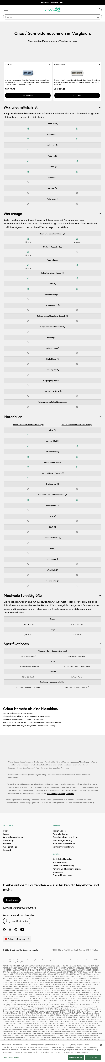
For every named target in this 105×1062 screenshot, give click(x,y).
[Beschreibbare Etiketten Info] (63, 473)
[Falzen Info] (56, 167)
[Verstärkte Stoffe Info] (60, 538)
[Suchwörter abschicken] (98, 16)
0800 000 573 (28, 907)
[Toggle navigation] (5, 10)
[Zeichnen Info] (57, 145)
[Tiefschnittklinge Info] (60, 294)
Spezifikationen (16, 644)
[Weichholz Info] (57, 570)
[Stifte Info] (55, 284)
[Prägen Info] (56, 188)
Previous (2, 2)
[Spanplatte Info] (58, 581)
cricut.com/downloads (79, 762)
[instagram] (10, 929)
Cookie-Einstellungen (62, 875)
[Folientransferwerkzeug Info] (63, 273)
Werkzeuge (13, 213)
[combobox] (52, 16)
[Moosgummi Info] (58, 505)
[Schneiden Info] (57, 124)
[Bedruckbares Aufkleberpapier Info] (66, 495)
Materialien (13, 416)
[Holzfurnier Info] (57, 559)
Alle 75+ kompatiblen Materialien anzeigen (28, 424)
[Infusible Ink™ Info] (58, 452)
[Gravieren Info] (57, 177)
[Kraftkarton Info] (58, 484)
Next (102, 2)
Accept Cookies (75, 1057)
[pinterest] (15, 929)
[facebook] (4, 929)
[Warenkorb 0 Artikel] (99, 9)
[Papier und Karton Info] (60, 462)
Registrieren (12, 900)
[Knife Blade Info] (58, 359)
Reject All (93, 1057)
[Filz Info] (54, 549)
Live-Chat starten (20, 921)
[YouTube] (22, 929)
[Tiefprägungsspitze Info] (61, 381)
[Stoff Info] (55, 527)
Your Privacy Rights (11, 1057)
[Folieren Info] (56, 156)
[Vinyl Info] (55, 430)
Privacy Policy (82, 1052)
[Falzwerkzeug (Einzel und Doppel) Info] (67, 316)
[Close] (101, 1045)
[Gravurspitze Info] (58, 370)
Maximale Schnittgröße (23, 595)
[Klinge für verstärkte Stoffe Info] (64, 327)
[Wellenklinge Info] (58, 348)
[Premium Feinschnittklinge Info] (64, 234)
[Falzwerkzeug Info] (59, 305)
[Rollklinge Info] (57, 338)
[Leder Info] (55, 516)
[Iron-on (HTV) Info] (58, 441)
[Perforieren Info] (57, 199)
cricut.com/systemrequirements (60, 793)
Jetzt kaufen (28, 95)
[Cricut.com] (52, 9)
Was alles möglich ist (21, 107)
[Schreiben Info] (57, 134)
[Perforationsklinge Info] (61, 391)
